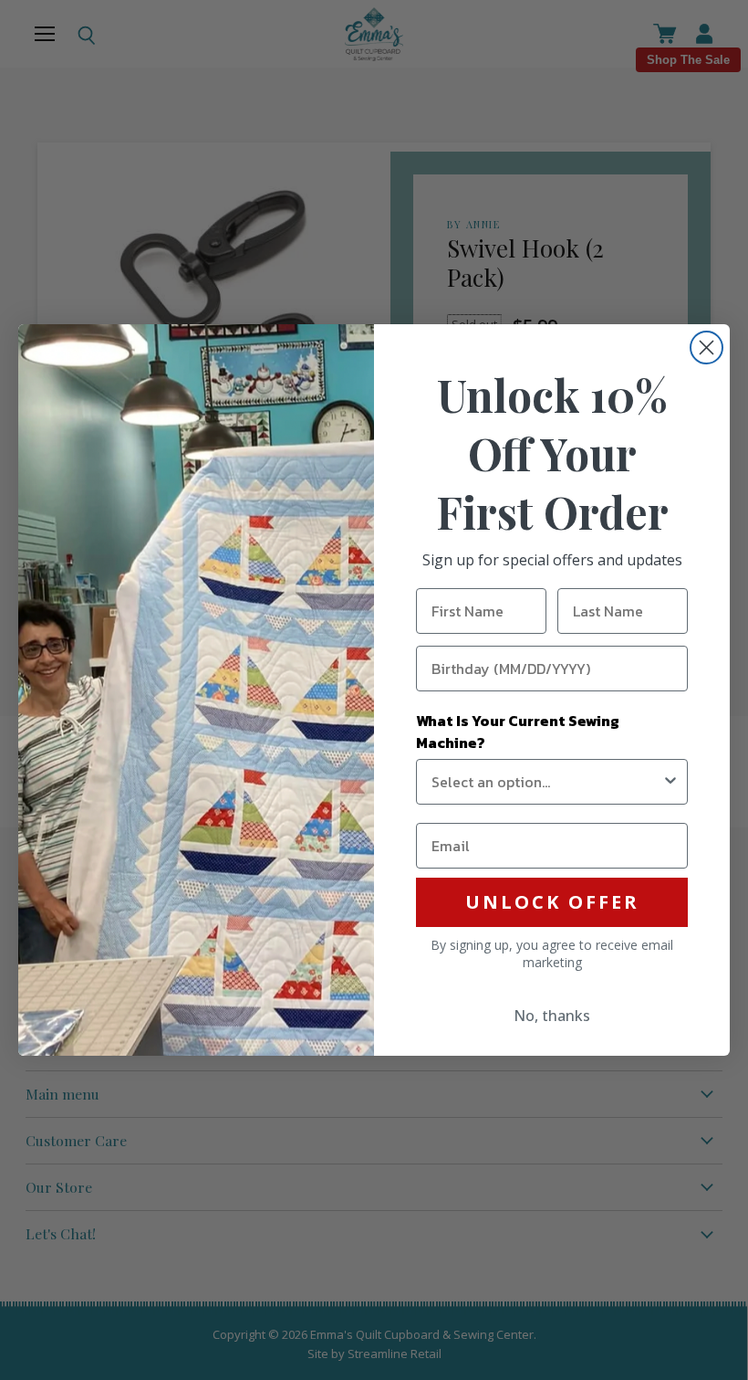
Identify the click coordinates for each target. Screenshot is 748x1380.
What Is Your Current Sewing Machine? (517, 731)
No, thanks (552, 1016)
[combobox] (546, 782)
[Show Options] (670, 782)
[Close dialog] (706, 347)
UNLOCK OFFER (552, 902)
